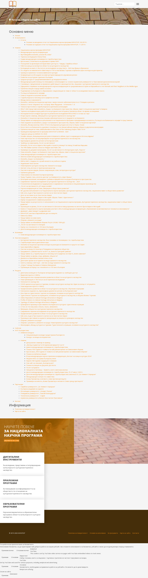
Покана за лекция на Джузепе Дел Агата (41, 365)
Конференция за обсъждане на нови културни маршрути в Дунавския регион (49, 75)
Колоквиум (19, 232)
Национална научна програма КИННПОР (35, 50)
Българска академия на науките (32, 389)
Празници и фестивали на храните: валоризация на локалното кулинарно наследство (52, 318)
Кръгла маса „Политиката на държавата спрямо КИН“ (40, 61)
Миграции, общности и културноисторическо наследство (41, 309)
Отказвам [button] (14, 557)
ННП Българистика (22, 330)
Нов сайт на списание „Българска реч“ (40, 363)
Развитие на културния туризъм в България (37, 77)
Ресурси (18, 270)
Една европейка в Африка (30, 247)
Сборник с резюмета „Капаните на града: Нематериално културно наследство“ (49, 323)
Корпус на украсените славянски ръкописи (36, 200)
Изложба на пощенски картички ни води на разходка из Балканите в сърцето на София (52, 245)
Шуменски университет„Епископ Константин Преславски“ (42, 398)
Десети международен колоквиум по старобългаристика (41, 229)
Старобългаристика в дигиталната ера (35, 242)
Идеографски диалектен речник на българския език (39, 141)
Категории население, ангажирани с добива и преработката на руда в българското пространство (56, 179)
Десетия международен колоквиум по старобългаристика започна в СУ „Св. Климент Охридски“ (61, 374)
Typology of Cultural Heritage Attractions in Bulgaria (39, 302)
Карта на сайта (20, 411)
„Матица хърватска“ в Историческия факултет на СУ (45, 345)
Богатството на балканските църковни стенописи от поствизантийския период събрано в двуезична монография (62, 127)
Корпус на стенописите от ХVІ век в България (37, 227)
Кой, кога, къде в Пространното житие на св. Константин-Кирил (44, 193)
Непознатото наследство (30, 282)
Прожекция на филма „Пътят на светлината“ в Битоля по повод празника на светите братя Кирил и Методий (60, 206)
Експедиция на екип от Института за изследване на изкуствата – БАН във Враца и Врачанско (55, 68)
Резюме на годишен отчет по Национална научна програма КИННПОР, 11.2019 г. (56, 45)
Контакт (18, 401)
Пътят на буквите (32, 368)
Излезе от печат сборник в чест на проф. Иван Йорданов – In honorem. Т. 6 (48, 104)
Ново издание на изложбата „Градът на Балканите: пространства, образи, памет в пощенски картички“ (58, 123)
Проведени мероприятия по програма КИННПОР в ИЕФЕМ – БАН (44, 132)
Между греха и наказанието (31, 100)
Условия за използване (98, 533)
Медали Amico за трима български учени (41, 359)
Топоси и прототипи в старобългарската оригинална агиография (44, 107)
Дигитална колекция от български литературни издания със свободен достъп (49, 273)
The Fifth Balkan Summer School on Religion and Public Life (41, 147)
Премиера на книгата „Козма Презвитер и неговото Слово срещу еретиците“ (54, 381)
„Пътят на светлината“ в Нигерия (33, 225)
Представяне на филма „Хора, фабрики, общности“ (39, 256)
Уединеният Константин (29, 163)
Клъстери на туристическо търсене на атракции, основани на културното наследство (52, 293)
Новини (17, 48)
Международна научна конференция (34, 52)
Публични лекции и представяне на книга (36, 89)
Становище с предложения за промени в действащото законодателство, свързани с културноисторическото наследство (65, 84)
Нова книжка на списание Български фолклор (37, 175)
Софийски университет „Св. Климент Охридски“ (38, 387)
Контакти (135, 533)
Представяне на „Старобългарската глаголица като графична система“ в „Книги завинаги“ (53, 254)
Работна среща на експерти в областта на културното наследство (45, 66)
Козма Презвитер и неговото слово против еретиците (46, 379)
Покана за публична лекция (36, 354)
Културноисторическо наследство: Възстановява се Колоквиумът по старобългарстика (52, 240)
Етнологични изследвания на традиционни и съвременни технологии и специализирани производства (58, 184)
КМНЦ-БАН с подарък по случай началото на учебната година (43, 161)
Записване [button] (13, 574)
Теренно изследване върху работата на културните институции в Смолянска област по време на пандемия (60, 111)
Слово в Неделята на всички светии (34, 95)
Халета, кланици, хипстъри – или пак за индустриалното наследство (45, 263)
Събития (18, 328)
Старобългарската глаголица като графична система (39, 98)
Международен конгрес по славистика (40, 377)
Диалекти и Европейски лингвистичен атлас (36, 258)
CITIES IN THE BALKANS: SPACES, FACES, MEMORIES (39, 307)
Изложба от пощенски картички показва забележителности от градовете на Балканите (52, 118)
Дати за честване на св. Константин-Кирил (36, 195)
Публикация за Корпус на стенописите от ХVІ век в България (43, 267)
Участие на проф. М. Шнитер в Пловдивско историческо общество (45, 249)
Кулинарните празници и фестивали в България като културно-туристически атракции (52, 304)
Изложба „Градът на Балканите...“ (33, 159)
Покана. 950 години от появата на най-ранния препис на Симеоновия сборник (54, 349)
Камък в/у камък (26, 216)
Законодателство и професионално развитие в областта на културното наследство (51, 277)
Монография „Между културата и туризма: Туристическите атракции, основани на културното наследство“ (60, 325)
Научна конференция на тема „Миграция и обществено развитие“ (45, 188)
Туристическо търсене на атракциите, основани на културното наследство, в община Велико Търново (58, 295)
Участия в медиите (22, 238)
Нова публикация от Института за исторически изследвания (43, 280)
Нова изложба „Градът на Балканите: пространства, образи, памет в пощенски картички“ (53, 152)
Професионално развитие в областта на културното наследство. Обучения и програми (52, 289)
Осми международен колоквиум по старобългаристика (40, 154)
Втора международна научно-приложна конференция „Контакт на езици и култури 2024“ (59, 356)
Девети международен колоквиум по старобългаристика (47, 347)
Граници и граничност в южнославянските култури (39, 73)
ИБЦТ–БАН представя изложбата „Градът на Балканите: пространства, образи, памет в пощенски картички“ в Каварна (64, 109)
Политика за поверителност (25, 409)
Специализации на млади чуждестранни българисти (45, 335)
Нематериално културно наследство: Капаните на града (41, 166)
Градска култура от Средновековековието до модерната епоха (44, 79)
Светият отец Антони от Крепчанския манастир (38, 168)
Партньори (19, 384)
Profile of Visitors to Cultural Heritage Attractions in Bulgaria (41, 300)
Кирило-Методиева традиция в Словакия (41, 361)
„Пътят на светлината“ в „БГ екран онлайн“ (36, 186)
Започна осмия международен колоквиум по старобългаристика (44, 157)
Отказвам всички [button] (23, 550)
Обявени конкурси (27, 333)
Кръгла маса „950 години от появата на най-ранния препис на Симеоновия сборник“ (56, 352)
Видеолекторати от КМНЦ (30, 275)
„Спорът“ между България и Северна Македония (38, 265)
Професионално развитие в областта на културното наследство (44, 314)
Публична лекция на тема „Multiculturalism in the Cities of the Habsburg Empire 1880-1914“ (53, 129)
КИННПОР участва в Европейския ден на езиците (39, 213)
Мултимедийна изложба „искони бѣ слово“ (36, 55)
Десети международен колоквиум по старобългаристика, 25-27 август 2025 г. (54, 372)
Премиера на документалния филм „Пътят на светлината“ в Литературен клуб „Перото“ (53, 150)
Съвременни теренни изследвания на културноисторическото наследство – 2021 (50, 182)
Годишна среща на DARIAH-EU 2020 (34, 134)
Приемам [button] (5, 557)
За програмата (20, 38)
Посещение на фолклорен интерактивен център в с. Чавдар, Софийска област (49, 64)
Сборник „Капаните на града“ (31, 220)
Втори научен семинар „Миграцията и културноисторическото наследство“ (48, 116)
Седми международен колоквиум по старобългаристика (41, 59)
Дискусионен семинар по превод (38, 343)
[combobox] (124, 4)
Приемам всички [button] (7, 550)
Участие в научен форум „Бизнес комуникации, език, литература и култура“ (48, 170)
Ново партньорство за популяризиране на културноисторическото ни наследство (50, 138)
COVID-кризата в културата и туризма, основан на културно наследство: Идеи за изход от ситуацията (58, 284)
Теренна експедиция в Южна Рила (33, 57)
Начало (17, 35)
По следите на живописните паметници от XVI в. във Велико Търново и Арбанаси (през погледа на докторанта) (61, 70)
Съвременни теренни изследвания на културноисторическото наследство (48, 311)
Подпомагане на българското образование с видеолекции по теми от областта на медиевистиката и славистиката (62, 91)
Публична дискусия (28, 172)
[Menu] (137, 4)
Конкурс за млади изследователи (38, 337)
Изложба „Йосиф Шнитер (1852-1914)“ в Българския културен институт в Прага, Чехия (52, 125)
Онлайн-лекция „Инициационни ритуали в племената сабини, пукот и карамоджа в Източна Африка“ (57, 136)
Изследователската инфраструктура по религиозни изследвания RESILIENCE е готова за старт (55, 114)
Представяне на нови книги (31, 218)
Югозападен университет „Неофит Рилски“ (36, 391)
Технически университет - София (33, 396)
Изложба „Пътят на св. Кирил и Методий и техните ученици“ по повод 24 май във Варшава (54, 145)
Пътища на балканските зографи (33, 93)
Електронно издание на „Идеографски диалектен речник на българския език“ (49, 291)
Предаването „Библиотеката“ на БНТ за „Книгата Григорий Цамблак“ (46, 251)
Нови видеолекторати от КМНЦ (32, 286)
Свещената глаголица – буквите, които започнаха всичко (47, 370)
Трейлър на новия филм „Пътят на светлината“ (38, 143)
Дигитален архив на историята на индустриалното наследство (43, 261)
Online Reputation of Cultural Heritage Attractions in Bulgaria (41, 298)
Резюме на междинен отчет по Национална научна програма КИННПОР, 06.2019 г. (56, 42)
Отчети (23, 40)
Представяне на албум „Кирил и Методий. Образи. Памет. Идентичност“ (47, 197)
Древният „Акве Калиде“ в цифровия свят (36, 211)
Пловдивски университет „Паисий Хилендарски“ (38, 393)
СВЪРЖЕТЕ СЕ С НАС (11, 441)
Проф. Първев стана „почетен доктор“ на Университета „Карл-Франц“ (46, 177)
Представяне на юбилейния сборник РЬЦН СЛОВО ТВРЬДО (43, 222)
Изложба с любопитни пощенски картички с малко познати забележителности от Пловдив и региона (57, 102)
